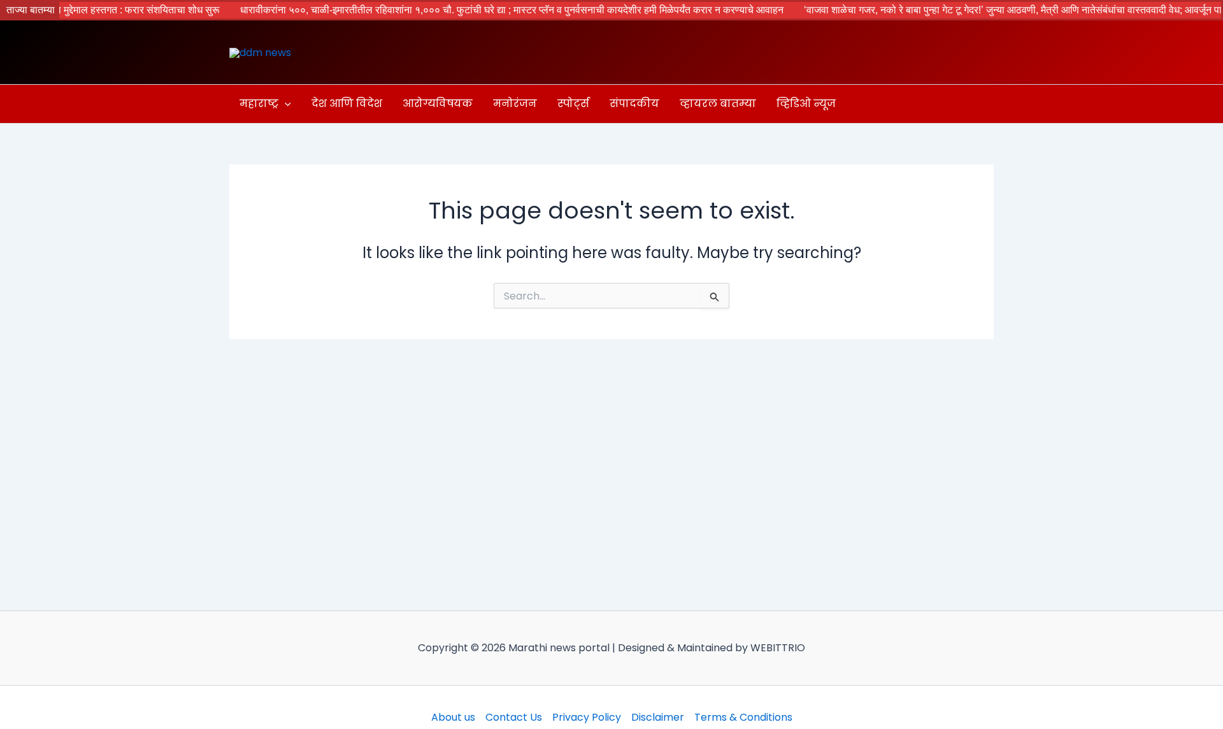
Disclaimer (657, 717)
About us (453, 717)
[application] (284, 104)
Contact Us (513, 717)
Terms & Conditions (743, 717)
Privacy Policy (586, 717)
